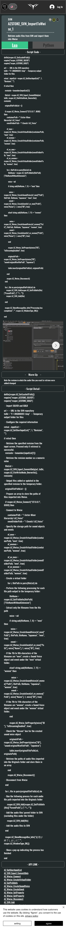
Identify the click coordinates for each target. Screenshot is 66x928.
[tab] (15, 45)
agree (49, 923)
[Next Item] (56, 345)
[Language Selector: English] (12, 7)
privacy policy (31, 915)
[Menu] (5, 7)
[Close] (61, 909)
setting (17, 923)
